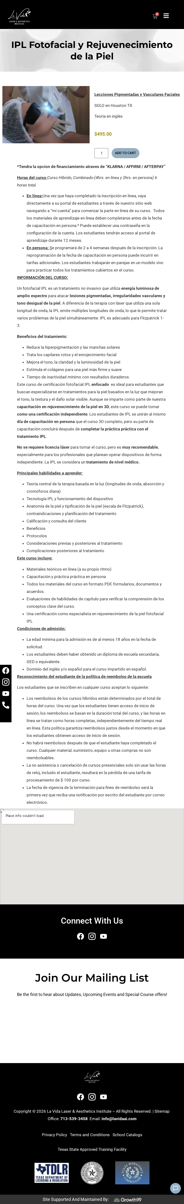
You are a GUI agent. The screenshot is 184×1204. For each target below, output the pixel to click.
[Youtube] (6, 693)
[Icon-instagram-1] (6, 682)
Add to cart (125, 153)
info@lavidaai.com (119, 1118)
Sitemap (162, 1111)
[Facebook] (6, 670)
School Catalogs (127, 1134)
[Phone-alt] (6, 705)
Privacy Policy (54, 1134)
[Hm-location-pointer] (6, 716)
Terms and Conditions (90, 1134)
